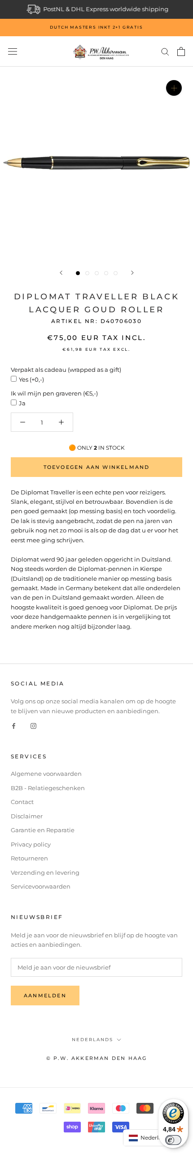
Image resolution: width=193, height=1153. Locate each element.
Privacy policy (31, 844)
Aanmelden (45, 995)
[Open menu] (12, 51)
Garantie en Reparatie (43, 830)
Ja (22, 403)
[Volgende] (132, 273)
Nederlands (92, 1039)
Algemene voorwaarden (46, 773)
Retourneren (29, 858)
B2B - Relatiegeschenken (48, 787)
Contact (22, 801)
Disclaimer (27, 816)
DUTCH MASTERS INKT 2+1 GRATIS (96, 27)
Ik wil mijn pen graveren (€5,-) (54, 393)
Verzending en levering (45, 872)
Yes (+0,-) (31, 379)
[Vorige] (61, 273)
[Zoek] (165, 51)
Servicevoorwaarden (40, 886)
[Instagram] (33, 725)
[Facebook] (14, 725)
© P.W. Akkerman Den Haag (96, 1058)
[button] (154, 1138)
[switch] (173, 1140)
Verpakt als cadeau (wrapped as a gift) (66, 369)
